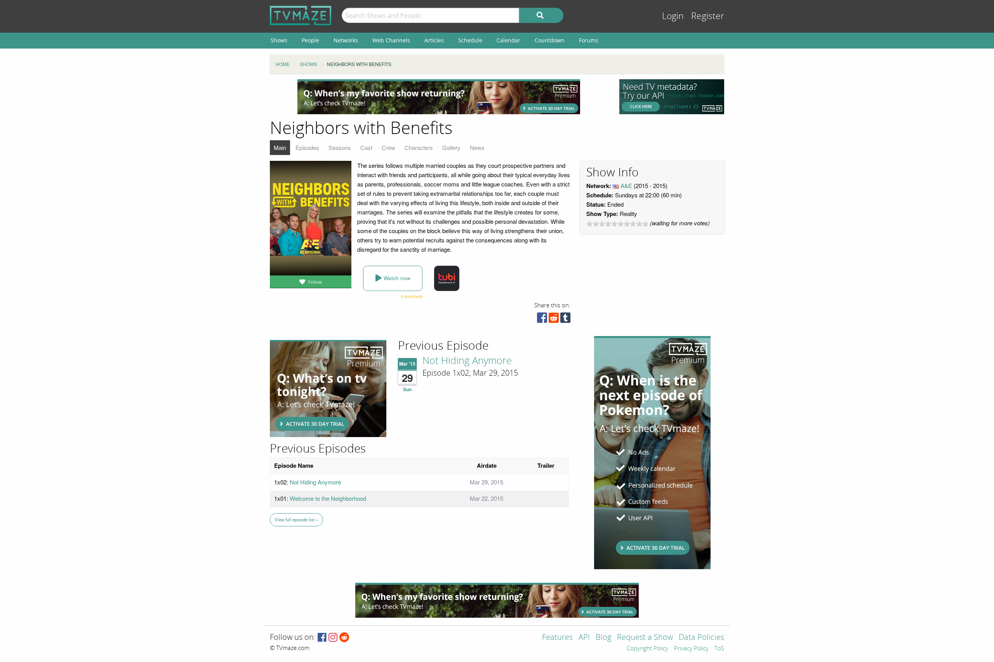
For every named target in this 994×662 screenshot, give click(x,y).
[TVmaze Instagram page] (332, 638)
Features (557, 638)
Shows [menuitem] (279, 40)
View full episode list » (296, 519)
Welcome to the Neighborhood (328, 498)
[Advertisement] (438, 96)
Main (280, 147)
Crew (388, 147)
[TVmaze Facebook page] (322, 638)
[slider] (617, 224)
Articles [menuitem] (434, 40)
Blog (603, 638)
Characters (419, 147)
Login (673, 16)
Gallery (451, 147)
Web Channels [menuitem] (391, 40)
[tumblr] (565, 319)
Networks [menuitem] (346, 40)
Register (707, 16)
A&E (626, 185)
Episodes (307, 147)
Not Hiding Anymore (467, 361)
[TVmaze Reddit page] (344, 638)
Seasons (339, 147)
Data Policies (701, 638)
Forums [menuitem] (588, 40)
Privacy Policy (691, 649)
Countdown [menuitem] (550, 40)
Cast (366, 147)
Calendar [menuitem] (508, 40)
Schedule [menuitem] (470, 40)
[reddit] (554, 319)
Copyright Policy (647, 649)
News (477, 147)
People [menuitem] (310, 40)
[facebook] (542, 319)
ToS (719, 649)
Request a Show (645, 638)
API (584, 638)
